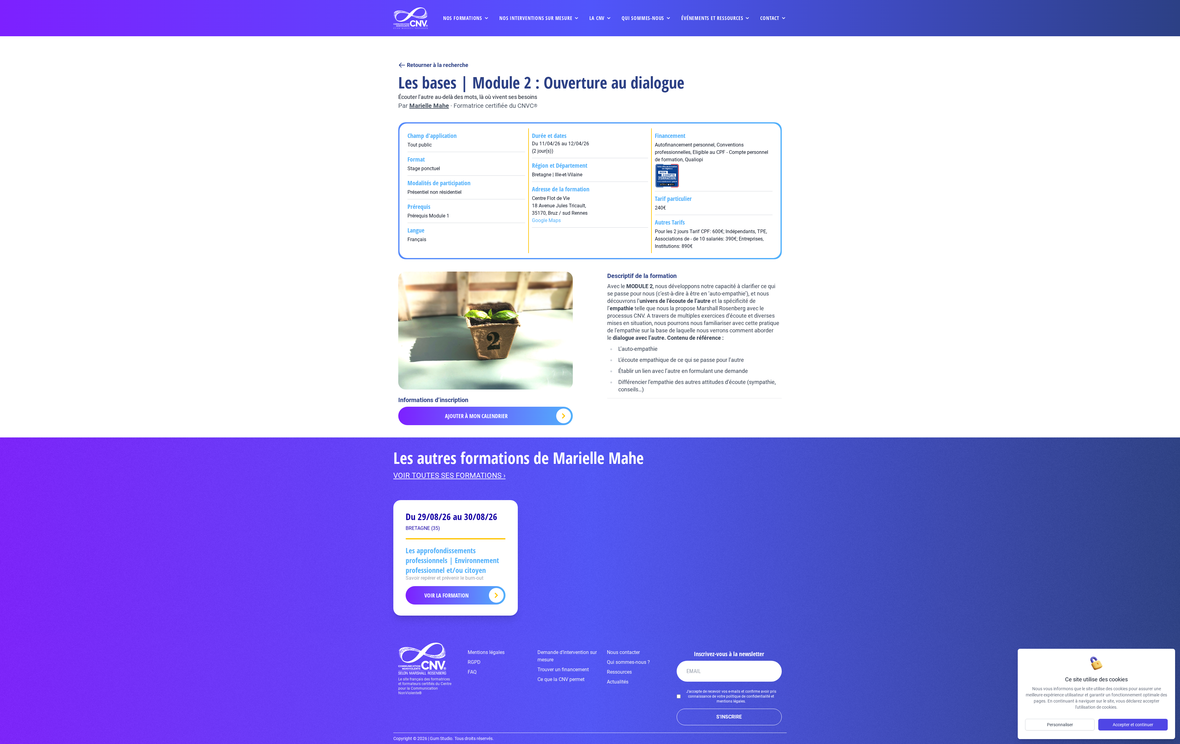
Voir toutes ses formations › (449, 475)
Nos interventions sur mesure (535, 18)
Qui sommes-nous (643, 18)
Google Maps (546, 220)
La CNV (596, 18)
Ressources (619, 672)
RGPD (474, 662)
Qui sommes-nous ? (628, 662)
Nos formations (462, 18)
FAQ (472, 672)
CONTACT (769, 18)
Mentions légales (486, 652)
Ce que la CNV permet (560, 679)
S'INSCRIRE (729, 717)
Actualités (617, 682)
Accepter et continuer (1133, 724)
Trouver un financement (563, 669)
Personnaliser (1060, 724)
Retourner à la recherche (437, 65)
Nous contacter (623, 652)
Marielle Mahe (429, 105)
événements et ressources (712, 18)
